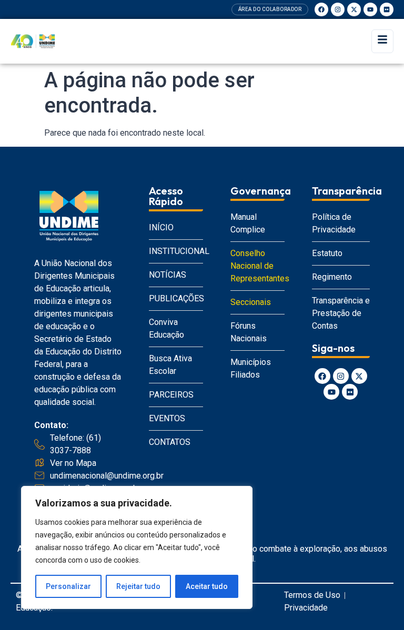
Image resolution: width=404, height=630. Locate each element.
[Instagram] (338, 9)
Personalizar (68, 586)
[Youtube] (370, 9)
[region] (136, 547)
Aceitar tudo (207, 586)
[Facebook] (321, 9)
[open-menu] (382, 41)
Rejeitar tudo (138, 586)
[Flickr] (386, 9)
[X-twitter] (354, 9)
